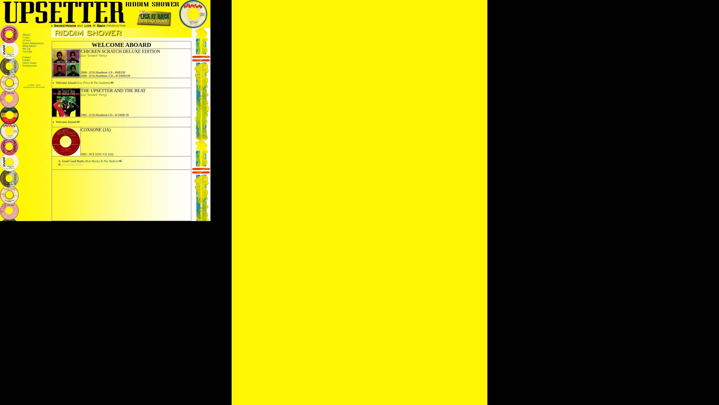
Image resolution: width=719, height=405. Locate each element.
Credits (26, 60)
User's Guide (29, 63)
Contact (26, 57)
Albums (26, 34)
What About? (29, 46)
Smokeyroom (29, 65)
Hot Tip (26, 48)
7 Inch (25, 37)
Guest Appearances (33, 43)
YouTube (27, 51)
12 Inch (26, 40)
